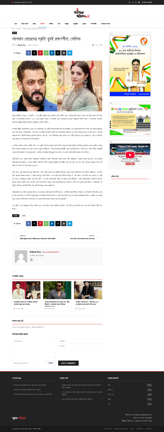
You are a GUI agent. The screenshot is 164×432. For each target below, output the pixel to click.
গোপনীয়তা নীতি (139, 429)
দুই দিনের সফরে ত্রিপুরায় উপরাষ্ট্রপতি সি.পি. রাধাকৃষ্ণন (27, 390)
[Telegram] (69, 52)
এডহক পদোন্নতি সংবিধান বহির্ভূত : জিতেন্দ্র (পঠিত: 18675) (77, 399)
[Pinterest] (40, 52)
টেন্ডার (84, 23)
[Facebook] (129, 2)
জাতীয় (51, 23)
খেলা (59, 23)
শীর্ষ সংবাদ (129, 390)
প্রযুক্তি (75, 23)
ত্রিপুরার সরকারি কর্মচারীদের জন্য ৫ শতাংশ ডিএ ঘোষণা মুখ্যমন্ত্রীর (30, 385)
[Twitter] (132, 2)
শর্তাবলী (132, 429)
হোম (15, 23)
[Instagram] (135, 2)
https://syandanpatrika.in (50, 252)
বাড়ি (13, 29)
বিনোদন (42, 23)
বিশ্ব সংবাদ (25, 23)
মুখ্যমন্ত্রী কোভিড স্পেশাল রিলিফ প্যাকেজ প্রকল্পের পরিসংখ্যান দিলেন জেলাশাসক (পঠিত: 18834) (81, 386)
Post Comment (68, 363)
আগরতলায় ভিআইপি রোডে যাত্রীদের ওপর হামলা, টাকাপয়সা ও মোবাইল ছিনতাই (33, 394)
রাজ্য (34, 23)
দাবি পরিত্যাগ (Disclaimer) (121, 429)
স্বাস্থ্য (67, 23)
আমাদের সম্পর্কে (108, 429)
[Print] (63, 52)
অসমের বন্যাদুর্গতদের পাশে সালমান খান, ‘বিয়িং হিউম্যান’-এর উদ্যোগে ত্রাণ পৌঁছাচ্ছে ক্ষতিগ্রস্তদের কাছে (57, 304)
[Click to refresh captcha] (50, 363)
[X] (34, 52)
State (24, 216)
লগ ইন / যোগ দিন (147, 2)
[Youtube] (139, 2)
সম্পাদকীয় (93, 23)
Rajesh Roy (21, 45)
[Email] (57, 52)
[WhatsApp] (46, 52)
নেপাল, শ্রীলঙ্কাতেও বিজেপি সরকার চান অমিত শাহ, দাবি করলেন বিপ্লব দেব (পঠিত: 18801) (82, 393)
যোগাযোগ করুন (105, 23)
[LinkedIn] (52, 52)
